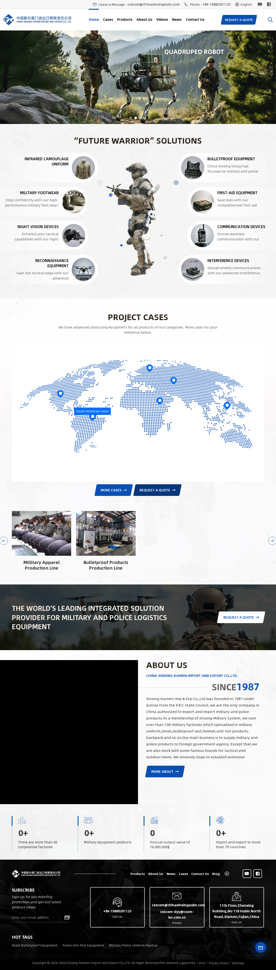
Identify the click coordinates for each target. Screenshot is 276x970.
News (171, 873)
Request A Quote (155, 490)
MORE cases (111, 490)
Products (124, 19)
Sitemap (238, 963)
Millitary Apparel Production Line (41, 565)
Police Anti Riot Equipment (83, 945)
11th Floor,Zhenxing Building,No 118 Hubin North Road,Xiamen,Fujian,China (236, 911)
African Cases (159, 395)
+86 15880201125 (216, 4)
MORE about (162, 771)
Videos (162, 19)
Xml (202, 963)
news (177, 19)
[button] (131, 118)
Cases (108, 19)
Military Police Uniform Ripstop (133, 945)
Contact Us (195, 19)
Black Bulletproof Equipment (35, 945)
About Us (144, 19)
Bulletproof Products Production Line (105, 565)
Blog (216, 873)
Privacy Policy (218, 963)
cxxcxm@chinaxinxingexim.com (154, 4)
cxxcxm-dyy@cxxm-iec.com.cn (177, 914)
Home (94, 19)
